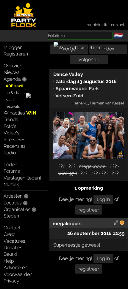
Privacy (11, 281)
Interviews (14, 139)
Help (9, 261)
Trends (11, 119)
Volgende (88, 59)
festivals (12, 106)
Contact (12, 228)
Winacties (20, 113)
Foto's (10, 126)
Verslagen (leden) (22, 178)
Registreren (16, 54)
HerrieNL (80, 103)
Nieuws (12, 72)
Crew (9, 234)
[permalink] (116, 223)
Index (108, 49)
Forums (12, 171)
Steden (11, 216)
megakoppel (93, 166)
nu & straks (14, 92)
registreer (89, 210)
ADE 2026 (14, 86)
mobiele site (98, 25)
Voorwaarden (18, 274)
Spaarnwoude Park (77, 88)
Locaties (13, 203)
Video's (11, 133)
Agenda (12, 79)
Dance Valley (68, 74)
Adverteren (15, 267)
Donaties (13, 247)
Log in (103, 199)
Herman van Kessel (107, 103)
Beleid (10, 254)
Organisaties (17, 209)
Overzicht (14, 66)
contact (117, 25)
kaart (9, 99)
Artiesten (13, 196)
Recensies (15, 146)
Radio (10, 152)
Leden (10, 164)
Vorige (69, 49)
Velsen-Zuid (69, 96)
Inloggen (13, 47)
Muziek (11, 184)
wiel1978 (67, 173)
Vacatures (14, 241)
